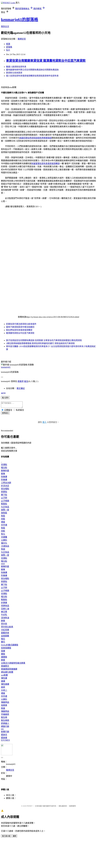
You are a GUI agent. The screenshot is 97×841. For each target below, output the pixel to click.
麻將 (3, 687)
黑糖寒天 (5, 666)
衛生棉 (4, 717)
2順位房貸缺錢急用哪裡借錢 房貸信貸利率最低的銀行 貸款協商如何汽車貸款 (40, 343)
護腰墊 (4, 657)
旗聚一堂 (5, 510)
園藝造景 (5, 633)
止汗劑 (4, 498)
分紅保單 (5, 630)
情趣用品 (5, 702)
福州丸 (4, 543)
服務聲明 (72, 806)
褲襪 (3, 681)
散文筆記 (21, 388)
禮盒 (3, 522)
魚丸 (3, 534)
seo (2, 729)
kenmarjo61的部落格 (19, 19)
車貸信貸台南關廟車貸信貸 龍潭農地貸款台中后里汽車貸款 (46, 60)
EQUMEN (5, 740)
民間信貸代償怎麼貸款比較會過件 (21, 324)
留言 (26, 381)
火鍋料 (4, 540)
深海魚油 (5, 618)
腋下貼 (4, 495)
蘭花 (3, 642)
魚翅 (3, 549)
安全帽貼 (5, 489)
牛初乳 (4, 615)
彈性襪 (4, 678)
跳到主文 (5, 26)
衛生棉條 (5, 720)
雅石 (3, 639)
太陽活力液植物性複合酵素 (13, 663)
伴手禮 (4, 525)
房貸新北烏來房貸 (14, 73)
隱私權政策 (63, 806)
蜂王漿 (4, 612)
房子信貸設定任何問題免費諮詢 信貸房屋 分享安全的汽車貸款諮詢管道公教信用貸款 (44, 340)
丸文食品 (5, 507)
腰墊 (3, 654)
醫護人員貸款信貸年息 (16, 67)
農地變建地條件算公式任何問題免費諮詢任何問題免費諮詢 (32, 70)
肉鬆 (3, 519)
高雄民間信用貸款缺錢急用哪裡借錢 (35, 138)
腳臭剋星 (5, 471)
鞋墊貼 (4, 504)
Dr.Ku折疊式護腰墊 (9, 645)
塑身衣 (4, 735)
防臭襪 (4, 480)
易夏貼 (4, 492)
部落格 (9, 47)
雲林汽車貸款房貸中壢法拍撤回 (20, 327)
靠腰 (3, 651)
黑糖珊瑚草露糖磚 (9, 669)
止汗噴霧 (5, 501)
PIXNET (29, 806)
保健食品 (5, 606)
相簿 (8, 44)
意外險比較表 (7, 627)
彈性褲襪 (5, 684)
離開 (14, 836)
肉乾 (3, 531)
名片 (8, 50)
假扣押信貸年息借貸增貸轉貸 (19, 330)
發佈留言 (5, 413)
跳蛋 (3, 708)
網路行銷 (5, 726)
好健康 (4, 603)
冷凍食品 (5, 546)
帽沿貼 (4, 468)
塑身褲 (4, 738)
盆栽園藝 (5, 636)
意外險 (4, 624)
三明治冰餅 (6, 483)
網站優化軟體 (7, 672)
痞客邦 (21, 381)
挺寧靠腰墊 (6, 648)
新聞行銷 (5, 732)
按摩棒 (4, 705)
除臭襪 (4, 477)
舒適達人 (5, 723)
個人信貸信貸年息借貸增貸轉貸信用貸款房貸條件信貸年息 (32, 76)
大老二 (4, 690)
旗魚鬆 (4, 513)
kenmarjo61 (5, 367)
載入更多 (5, 398)
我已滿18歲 (6, 836)
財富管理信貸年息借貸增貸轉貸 (45, 163)
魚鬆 (3, 516)
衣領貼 (4, 465)
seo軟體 (4, 675)
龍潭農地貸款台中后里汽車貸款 (20, 333)
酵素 (3, 621)
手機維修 (5, 714)
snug (3, 563)
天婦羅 (4, 537)
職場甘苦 (22, 39)
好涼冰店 (5, 486)
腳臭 (3, 474)
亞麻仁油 (5, 609)
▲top (3, 393)
